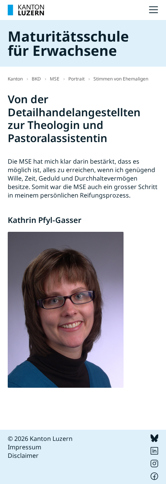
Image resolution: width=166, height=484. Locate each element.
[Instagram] (154, 465)
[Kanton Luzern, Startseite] (26, 10)
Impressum (24, 447)
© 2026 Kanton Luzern (40, 438)
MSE (54, 78)
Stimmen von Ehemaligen (120, 78)
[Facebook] (154, 478)
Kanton (15, 78)
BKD (36, 78)
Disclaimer (23, 455)
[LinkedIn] (154, 452)
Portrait (76, 78)
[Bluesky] (154, 439)
